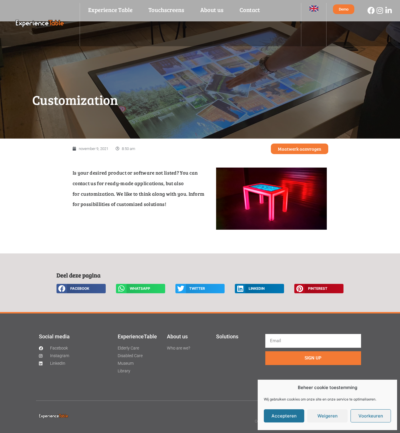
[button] (81, 288)
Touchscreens (166, 10)
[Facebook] (371, 10)
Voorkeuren (370, 416)
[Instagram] (379, 10)
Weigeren (327, 416)
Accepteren (284, 416)
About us (211, 10)
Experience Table (110, 10)
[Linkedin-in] (388, 10)
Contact (250, 10)
